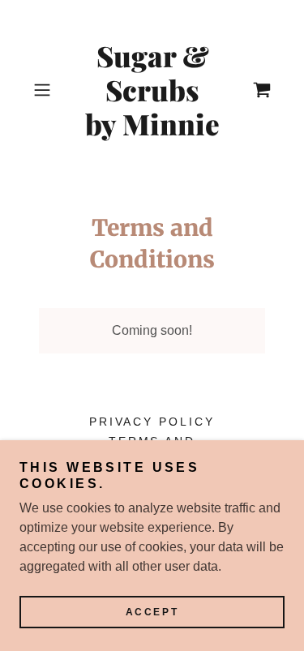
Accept (152, 612)
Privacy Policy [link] (152, 421)
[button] (45, 90)
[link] (152, 90)
